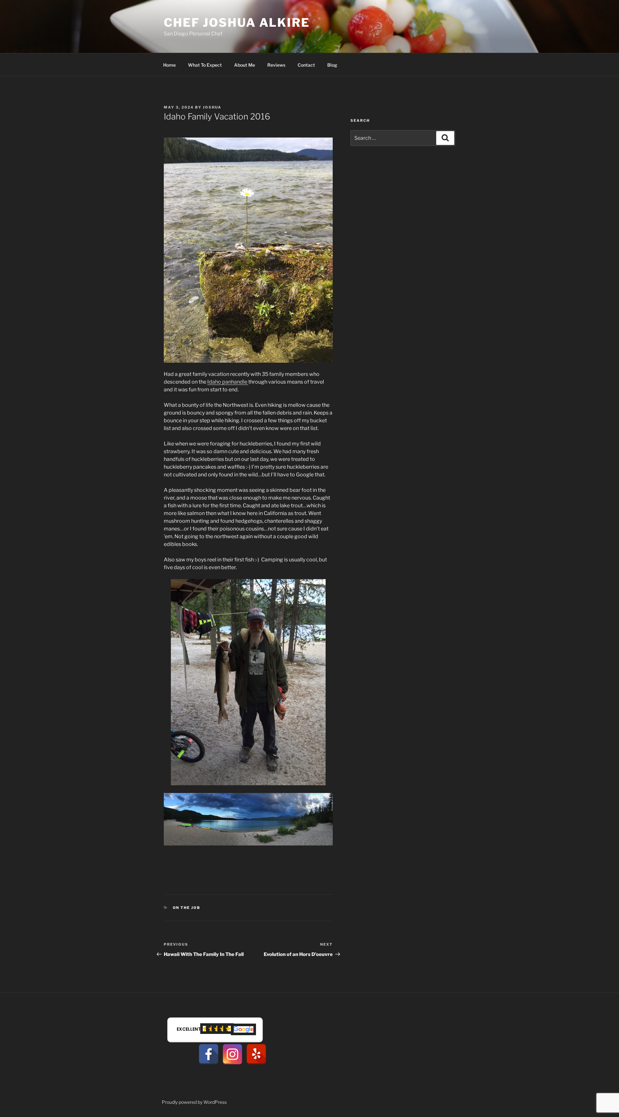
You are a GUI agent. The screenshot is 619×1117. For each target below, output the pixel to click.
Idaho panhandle (227, 382)
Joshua (212, 107)
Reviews (276, 65)
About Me (244, 65)
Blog (332, 65)
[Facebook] (208, 1054)
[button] (215, 1029)
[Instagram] (232, 1054)
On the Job (187, 907)
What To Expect (205, 65)
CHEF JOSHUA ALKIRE (237, 22)
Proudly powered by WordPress (194, 1102)
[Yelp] (256, 1054)
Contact (306, 65)
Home (169, 65)
